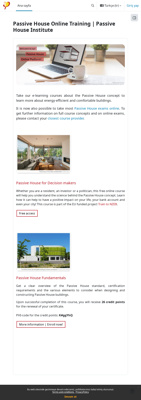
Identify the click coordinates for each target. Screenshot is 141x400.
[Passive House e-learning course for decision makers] (43, 154)
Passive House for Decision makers (46, 182)
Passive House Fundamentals (41, 277)
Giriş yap (133, 5)
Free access (27, 213)
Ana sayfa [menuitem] (24, 5)
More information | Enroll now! (41, 324)
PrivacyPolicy (82, 392)
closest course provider (66, 118)
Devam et (70, 396)
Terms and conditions (63, 392)
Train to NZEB (107, 204)
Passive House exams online (96, 108)
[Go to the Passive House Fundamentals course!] (43, 251)
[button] (92, 5)
